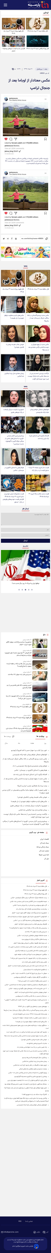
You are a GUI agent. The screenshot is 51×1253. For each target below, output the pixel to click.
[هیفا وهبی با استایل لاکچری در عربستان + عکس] (13, 456)
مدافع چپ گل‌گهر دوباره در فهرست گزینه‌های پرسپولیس (30, 977)
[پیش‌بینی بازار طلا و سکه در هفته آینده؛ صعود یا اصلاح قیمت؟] (39, 665)
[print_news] (15, 238)
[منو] (5, 5)
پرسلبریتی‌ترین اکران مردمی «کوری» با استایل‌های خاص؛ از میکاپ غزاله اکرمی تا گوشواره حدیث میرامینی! (14, 440)
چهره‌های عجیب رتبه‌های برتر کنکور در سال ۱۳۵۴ (32, 1006)
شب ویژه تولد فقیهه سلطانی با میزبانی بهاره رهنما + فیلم (30, 943)
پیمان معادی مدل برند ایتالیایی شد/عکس (14, 375)
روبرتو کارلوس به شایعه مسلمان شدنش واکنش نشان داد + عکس (27, 1073)
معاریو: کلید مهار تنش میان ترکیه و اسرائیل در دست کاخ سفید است (26, 1032)
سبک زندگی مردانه (43, 847)
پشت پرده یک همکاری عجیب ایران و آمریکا (32, 786)
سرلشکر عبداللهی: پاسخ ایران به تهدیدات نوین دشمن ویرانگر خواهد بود (25, 1084)
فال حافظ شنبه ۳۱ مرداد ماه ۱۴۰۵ (37, 31)
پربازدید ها (40, 736)
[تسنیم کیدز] (25, 253)
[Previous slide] (4, 564)
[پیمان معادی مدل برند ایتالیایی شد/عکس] (13, 362)
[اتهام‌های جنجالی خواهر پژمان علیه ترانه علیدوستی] (38, 398)
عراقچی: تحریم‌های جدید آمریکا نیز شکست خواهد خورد (30, 954)
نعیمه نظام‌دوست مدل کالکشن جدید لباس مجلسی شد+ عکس (28, 901)
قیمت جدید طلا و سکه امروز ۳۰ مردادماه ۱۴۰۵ (39, 495)
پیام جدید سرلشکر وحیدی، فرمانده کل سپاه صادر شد (31, 909)
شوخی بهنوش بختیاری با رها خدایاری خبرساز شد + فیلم (31, 992)
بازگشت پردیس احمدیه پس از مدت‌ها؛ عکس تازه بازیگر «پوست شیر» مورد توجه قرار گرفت (38, 376)
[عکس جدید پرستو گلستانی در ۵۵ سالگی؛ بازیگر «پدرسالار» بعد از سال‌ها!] (38, 304)
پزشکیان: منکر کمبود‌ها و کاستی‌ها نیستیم (34, 1058)
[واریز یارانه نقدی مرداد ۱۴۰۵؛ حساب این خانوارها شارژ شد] (39, 729)
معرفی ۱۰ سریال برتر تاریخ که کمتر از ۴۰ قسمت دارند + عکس (29, 973)
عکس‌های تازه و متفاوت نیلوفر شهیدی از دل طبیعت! (14, 316)
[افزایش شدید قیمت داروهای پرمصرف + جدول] (13, 41)
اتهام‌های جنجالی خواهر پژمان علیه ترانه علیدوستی (39, 411)
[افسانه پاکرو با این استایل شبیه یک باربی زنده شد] (38, 425)
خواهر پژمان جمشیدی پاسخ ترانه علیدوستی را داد (30, 766)
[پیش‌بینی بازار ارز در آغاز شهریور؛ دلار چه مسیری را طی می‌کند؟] (39, 697)
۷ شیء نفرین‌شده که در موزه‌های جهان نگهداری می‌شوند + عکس (28, 988)
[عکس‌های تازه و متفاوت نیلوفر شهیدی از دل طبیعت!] (13, 304)
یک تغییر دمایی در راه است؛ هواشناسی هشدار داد (32, 1047)
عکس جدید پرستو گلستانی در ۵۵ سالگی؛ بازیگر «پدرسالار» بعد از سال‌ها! (38, 318)
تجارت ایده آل (44, 851)
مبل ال (46, 858)
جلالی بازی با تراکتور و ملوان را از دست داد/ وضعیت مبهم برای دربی (27, 1080)
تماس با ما (29, 1221)
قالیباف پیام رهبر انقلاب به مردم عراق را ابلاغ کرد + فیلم (31, 924)
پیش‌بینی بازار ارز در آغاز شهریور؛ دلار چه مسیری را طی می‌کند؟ (18, 697)
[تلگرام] (7, 238)
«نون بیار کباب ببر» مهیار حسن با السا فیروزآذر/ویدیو (29, 750)
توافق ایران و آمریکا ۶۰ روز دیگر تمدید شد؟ (25, 583)
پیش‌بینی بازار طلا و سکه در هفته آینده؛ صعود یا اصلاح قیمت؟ (18, 665)
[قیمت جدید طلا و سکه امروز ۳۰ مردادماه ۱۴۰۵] (38, 483)
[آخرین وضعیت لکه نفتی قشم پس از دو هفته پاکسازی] (39, 686)
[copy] (46, 238)
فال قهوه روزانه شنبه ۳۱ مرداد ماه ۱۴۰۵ (13, 32)
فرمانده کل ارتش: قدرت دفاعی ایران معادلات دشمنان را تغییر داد (27, 947)
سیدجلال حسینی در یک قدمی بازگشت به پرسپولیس (31, 996)
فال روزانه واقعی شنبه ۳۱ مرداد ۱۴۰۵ (37, 49)
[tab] (32, 589)
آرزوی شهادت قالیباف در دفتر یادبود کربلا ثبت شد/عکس (30, 1065)
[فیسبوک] (11, 238)
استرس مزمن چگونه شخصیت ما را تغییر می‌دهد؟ (32, 981)
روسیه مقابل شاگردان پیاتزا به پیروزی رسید (34, 939)
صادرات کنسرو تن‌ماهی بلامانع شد (37, 1043)
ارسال (26, 540)
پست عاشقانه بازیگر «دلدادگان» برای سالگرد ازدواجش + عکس (29, 898)
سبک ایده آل (44, 843)
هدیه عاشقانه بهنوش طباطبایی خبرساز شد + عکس (32, 935)
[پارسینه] (37, 5)
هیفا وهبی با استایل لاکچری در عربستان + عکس (14, 469)
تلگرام (38, 1232)
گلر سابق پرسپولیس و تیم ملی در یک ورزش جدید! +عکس (30, 905)
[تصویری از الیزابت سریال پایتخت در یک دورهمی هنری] (13, 398)
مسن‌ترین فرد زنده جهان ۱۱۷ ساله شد (19, 674)
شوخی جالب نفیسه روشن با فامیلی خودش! (15, 346)
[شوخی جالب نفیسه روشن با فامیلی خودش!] (13, 333)
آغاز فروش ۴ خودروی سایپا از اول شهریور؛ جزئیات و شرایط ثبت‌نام (18, 654)
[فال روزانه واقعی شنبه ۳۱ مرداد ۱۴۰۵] (37, 41)
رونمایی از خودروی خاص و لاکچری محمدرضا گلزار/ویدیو (30, 1076)
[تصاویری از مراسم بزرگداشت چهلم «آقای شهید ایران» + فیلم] (39, 643)
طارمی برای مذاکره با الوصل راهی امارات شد (34, 962)
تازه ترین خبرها (44, 855)
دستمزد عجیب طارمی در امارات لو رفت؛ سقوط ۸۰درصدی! (30, 1018)
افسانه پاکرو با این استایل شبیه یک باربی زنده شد (39, 437)
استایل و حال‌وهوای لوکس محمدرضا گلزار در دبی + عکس (30, 920)
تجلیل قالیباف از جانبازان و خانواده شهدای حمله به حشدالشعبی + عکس (26, 985)
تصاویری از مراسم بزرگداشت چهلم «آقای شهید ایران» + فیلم (18, 643)
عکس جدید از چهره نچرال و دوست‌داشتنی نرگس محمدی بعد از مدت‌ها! (38, 347)
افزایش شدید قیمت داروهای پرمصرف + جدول (13, 50)
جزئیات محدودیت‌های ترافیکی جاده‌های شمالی (33, 1069)
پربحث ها (7, 736)
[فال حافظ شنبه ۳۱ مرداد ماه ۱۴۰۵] (37, 23)
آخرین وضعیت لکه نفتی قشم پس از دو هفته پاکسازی (19, 686)
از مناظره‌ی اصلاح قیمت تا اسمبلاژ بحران (35, 970)
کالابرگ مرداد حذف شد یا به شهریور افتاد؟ (34, 1094)
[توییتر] (3, 238)
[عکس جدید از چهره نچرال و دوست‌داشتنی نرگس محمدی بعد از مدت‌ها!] (38, 333)
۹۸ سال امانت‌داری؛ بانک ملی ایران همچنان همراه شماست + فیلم (27, 966)
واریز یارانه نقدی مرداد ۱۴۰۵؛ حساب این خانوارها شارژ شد (18, 729)
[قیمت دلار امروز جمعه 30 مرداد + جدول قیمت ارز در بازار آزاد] (38, 456)
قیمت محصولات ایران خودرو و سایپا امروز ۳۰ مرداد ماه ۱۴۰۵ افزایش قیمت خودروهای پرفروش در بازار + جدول (13, 498)
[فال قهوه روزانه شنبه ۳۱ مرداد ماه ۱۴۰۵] (13, 23)
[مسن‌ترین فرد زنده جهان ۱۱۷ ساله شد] (39, 675)
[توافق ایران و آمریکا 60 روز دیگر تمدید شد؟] (25, 565)
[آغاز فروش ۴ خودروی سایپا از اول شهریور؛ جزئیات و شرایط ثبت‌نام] (39, 654)
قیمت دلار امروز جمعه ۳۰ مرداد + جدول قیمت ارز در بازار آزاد (38, 469)
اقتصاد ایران (44, 839)
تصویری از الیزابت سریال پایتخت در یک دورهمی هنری (13, 411)
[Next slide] (47, 564)
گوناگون (46, 13)
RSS (20, 1221)
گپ (47, 1232)
